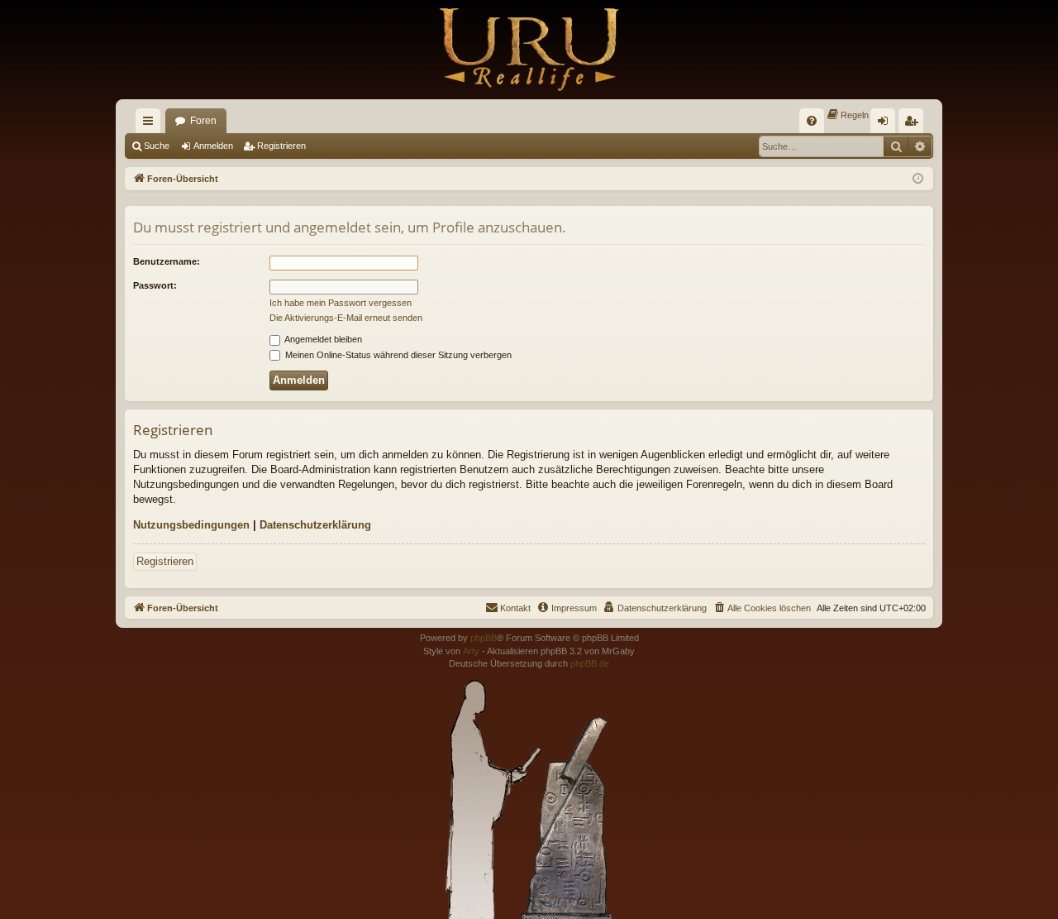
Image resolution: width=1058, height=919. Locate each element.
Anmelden (213, 146)
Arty (471, 651)
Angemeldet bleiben (322, 339)
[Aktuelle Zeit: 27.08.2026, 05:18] (918, 179)
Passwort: (155, 285)
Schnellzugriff (151, 124)
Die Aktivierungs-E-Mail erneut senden (345, 318)
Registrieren (281, 146)
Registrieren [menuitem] (914, 124)
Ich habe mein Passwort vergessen (340, 303)
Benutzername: (166, 261)
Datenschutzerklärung (315, 525)
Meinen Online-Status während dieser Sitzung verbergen (397, 355)
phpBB (483, 638)
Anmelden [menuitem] (886, 124)
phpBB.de (589, 663)
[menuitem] (811, 120)
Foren (203, 121)
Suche (156, 146)
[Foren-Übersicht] (529, 49)
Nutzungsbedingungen (191, 525)
